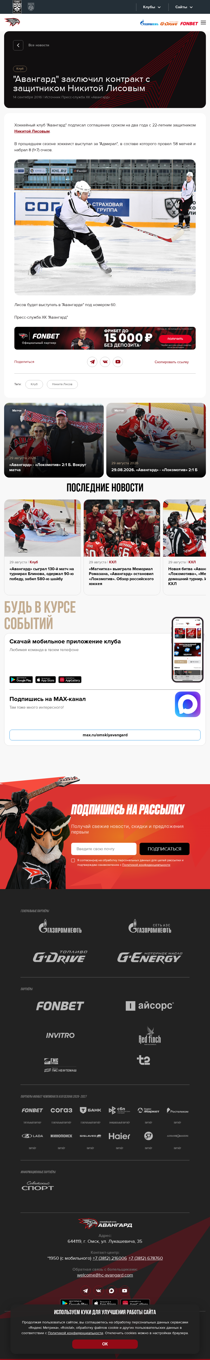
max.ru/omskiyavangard (105, 735)
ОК (105, 1344)
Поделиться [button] (24, 362)
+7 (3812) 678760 (146, 1258)
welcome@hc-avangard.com (105, 1275)
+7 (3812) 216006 (110, 1258)
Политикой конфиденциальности (146, 865)
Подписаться (164, 849)
